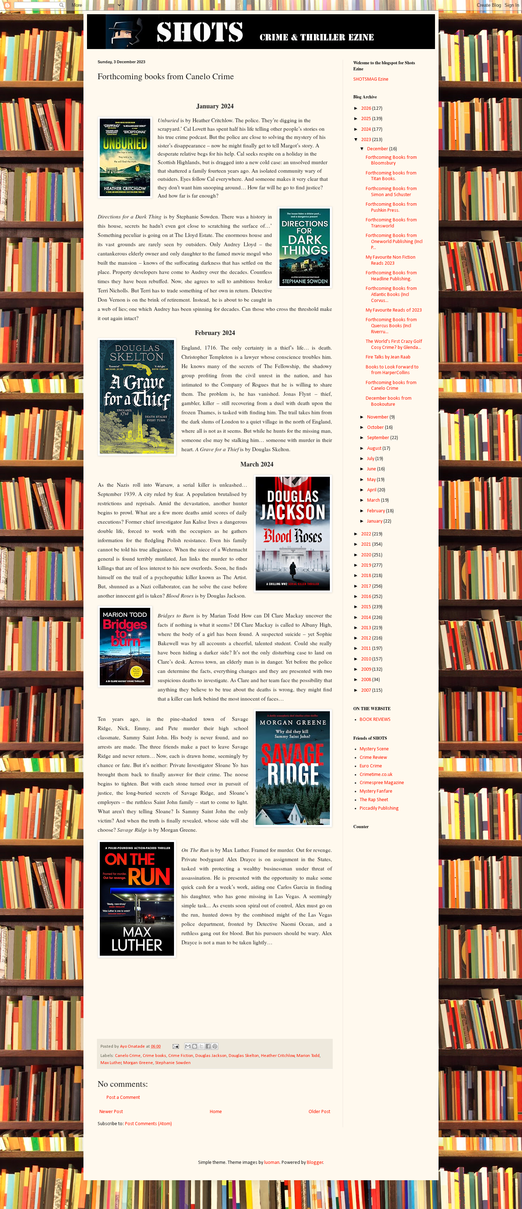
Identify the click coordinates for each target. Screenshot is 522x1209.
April (372, 490)
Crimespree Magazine (382, 783)
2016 (366, 596)
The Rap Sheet (374, 800)
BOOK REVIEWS (375, 719)
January (375, 521)
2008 (366, 679)
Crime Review (373, 757)
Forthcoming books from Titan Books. (391, 176)
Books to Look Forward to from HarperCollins (392, 370)
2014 (366, 617)
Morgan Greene (138, 1063)
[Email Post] (175, 1047)
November (378, 417)
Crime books (154, 1056)
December (378, 149)
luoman (271, 1162)
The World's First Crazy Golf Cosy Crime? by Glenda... (394, 344)
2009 (366, 669)
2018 (366, 575)
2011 (366, 648)
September (378, 438)
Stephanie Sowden (173, 1063)
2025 (366, 119)
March (374, 500)
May (372, 479)
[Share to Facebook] (208, 1046)
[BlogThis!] (194, 1046)
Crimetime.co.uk (376, 774)
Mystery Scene (374, 749)
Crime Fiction (180, 1056)
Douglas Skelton (244, 1056)
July (371, 459)
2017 (366, 586)
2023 (366, 139)
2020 (366, 555)
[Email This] (187, 1046)
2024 (366, 129)
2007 (366, 690)
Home (216, 1111)
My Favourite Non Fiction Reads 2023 (390, 260)
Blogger (315, 1162)
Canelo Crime (128, 1056)
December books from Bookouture (389, 401)
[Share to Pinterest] (214, 1046)
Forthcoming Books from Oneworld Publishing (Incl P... (394, 241)
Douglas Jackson (211, 1056)
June (372, 469)
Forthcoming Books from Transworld (391, 223)
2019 (366, 565)
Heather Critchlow (278, 1056)
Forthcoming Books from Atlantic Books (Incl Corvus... (391, 294)
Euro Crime (371, 766)
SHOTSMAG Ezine (370, 79)
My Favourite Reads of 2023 (394, 310)
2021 (366, 544)
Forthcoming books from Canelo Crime (391, 386)
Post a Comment (123, 1097)
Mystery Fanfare (376, 791)
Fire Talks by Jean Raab (388, 357)
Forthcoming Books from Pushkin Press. (391, 207)
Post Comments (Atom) (148, 1124)
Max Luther (110, 1063)
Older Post (319, 1111)
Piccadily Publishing (379, 808)
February (376, 511)
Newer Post (111, 1111)
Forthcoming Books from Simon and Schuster (391, 192)
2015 (366, 607)
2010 (366, 659)
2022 (366, 534)
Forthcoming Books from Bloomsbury (391, 160)
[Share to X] (201, 1046)
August (374, 448)
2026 (366, 108)
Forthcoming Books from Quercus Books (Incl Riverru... (391, 326)
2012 (366, 638)
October (376, 427)
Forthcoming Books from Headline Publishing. (391, 276)
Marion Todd (308, 1056)
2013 (366, 628)
